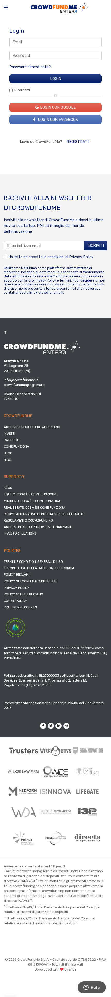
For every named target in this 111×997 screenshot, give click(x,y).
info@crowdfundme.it (46, 292)
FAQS (8, 488)
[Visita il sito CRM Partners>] (55, 838)
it (5, 332)
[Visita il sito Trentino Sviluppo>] (55, 811)
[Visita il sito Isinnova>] (55, 791)
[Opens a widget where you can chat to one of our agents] (91, 987)
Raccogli (12, 440)
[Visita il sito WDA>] (23, 812)
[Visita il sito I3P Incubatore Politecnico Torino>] (87, 811)
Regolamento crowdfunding (28, 520)
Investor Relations (20, 533)
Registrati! (78, 141)
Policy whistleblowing (23, 594)
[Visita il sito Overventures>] (87, 771)
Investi (9, 434)
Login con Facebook (57, 119)
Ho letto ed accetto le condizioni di (50, 257)
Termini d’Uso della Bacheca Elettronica (39, 568)
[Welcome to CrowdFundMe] (59, 7)
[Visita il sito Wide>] (55, 771)
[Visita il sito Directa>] (87, 838)
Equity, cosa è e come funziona (30, 494)
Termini (65, 280)
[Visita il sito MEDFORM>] (23, 791)
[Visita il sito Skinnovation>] (87, 750)
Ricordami (22, 90)
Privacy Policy (81, 257)
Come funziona (16, 446)
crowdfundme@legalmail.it (24, 385)
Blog (8, 453)
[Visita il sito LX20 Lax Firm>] (23, 771)
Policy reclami (16, 575)
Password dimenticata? (30, 67)
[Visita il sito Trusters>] (23, 750)
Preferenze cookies (20, 607)
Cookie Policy (15, 601)
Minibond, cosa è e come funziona (32, 501)
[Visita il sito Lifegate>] (87, 791)
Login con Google (57, 107)
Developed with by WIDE (55, 969)
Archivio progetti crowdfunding (32, 427)
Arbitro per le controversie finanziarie (38, 527)
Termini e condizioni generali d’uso (33, 562)
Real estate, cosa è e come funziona (34, 507)
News (8, 460)
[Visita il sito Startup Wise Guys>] (55, 751)
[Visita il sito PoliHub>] (23, 838)
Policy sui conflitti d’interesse (30, 581)
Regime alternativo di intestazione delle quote (44, 514)
